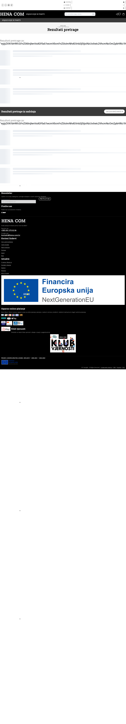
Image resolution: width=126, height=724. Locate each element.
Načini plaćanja (5, 247)
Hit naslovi (29, 402)
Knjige (25, 14)
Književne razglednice (31, 626)
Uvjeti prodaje (5, 245)
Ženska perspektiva (30, 3)
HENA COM (63, 25)
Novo (26, 77)
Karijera (3, 268)
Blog (26, 618)
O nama (67, 5)
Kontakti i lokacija (6, 265)
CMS (114, 367)
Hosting (119, 367)
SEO (123, 367)
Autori (25, 17)
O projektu (26, 11)
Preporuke (27, 632)
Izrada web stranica (106, 367)
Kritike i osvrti (28, 629)
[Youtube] (8, 5)
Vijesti (26, 638)
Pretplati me (45, 199)
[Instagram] (5, 5)
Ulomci (26, 635)
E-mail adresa (5, 199)
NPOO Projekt (5, 273)
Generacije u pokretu (31, 7)
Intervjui (26, 623)
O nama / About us (6, 262)
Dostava (3, 250)
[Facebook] (2, 5)
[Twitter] (11, 5)
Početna (68, 2)
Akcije (26, 294)
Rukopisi (3, 270)
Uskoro (27, 185)
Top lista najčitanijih (114, 111)
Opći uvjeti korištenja (7, 242)
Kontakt (68, 8)
